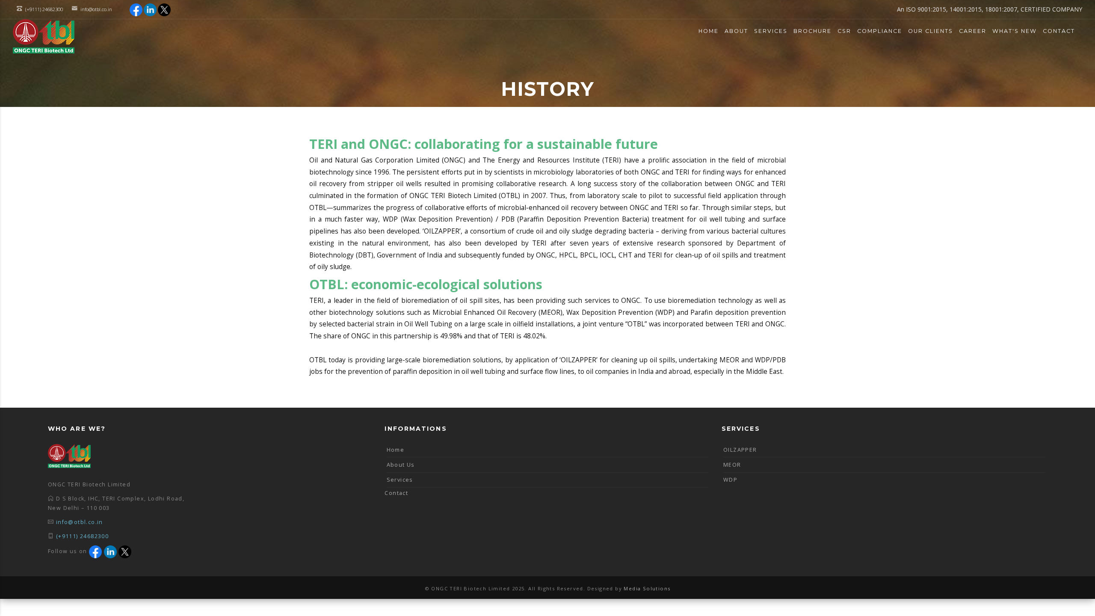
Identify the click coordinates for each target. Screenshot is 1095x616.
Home (708, 31)
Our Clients (930, 31)
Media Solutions (647, 588)
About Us (401, 464)
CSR (844, 31)
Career (972, 31)
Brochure (812, 31)
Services (770, 31)
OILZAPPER (740, 449)
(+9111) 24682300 (82, 536)
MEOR (732, 464)
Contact (1059, 31)
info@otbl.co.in (96, 9)
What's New (1014, 31)
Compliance (879, 31)
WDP (730, 479)
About (736, 31)
